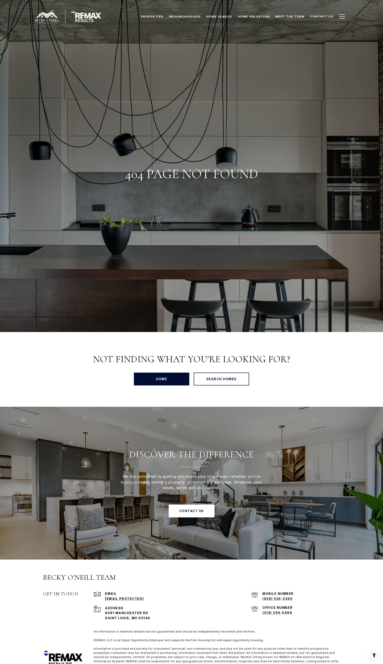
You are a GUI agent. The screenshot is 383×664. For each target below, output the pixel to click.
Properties (152, 16)
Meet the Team (290, 16)
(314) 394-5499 (277, 613)
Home (161, 379)
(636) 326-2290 (277, 599)
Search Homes (221, 379)
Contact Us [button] (191, 511)
